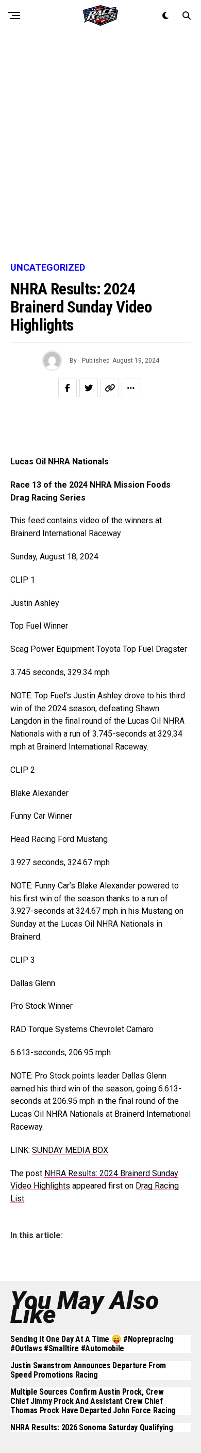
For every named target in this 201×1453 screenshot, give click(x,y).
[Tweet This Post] (88, 388)
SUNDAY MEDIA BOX (70, 1150)
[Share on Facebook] (67, 388)
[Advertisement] (100, 147)
